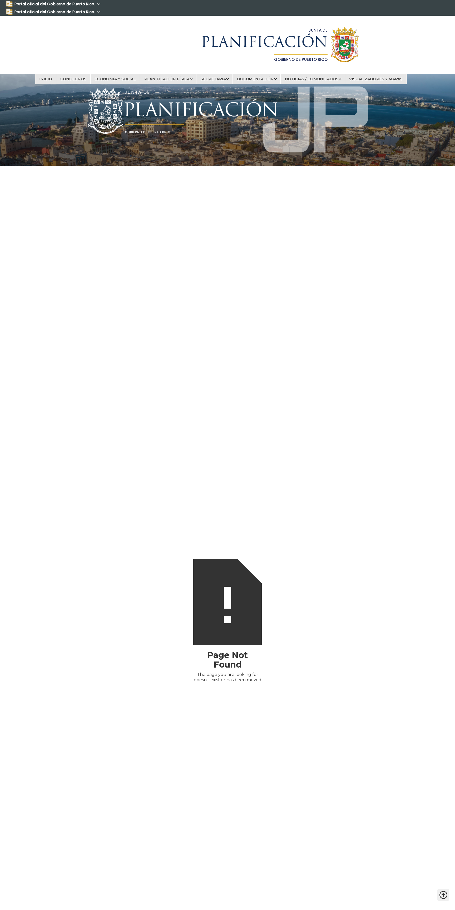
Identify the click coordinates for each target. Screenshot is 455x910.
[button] (168, 79)
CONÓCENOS (73, 79)
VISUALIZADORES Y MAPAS (376, 79)
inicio (45, 79)
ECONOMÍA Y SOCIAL (115, 79)
